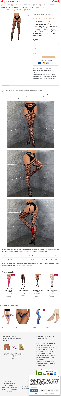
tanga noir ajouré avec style (24, 265)
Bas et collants (41, 14)
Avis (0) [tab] (31, 87)
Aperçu (9, 286)
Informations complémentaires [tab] (18, 87)
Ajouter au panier (48, 57)
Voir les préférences (53, 390)
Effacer (34, 53)
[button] (58, 376)
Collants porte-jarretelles (48, 18)
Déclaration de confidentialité (48, 393)
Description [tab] (5, 87)
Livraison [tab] (37, 87)
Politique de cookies (38, 393)
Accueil (34, 14)
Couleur (35, 43)
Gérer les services (34, 387)
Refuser (43, 390)
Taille (34, 48)
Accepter (34, 390)
